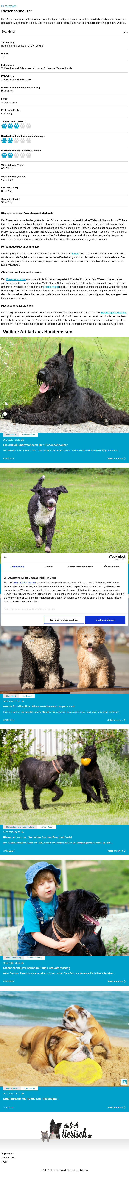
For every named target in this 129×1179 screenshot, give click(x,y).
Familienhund (51, 287)
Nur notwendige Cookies (64, 619)
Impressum (8, 1153)
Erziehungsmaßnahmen (113, 312)
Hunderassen (8, 6)
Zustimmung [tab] (17, 566)
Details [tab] (49, 566)
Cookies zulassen (105, 619)
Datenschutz (9, 1157)
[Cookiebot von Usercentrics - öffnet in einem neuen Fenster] (111, 557)
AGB (4, 1161)
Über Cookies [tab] (111, 566)
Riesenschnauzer (16, 279)
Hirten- (75, 253)
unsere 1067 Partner (24, 582)
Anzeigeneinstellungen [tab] (80, 566)
